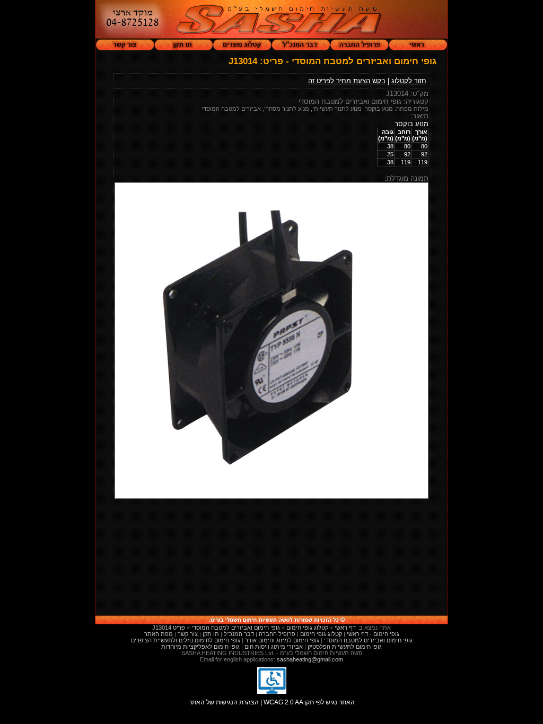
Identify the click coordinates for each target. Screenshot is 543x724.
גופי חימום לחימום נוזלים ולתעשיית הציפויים (185, 640)
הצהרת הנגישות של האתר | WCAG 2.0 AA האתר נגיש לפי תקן (272, 702)
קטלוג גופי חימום (321, 634)
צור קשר (188, 634)
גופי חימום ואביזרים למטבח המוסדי (368, 640)
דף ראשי (357, 634)
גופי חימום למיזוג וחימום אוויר (282, 640)
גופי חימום (386, 634)
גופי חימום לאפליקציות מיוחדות (200, 646)
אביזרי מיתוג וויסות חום (273, 646)
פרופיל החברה (277, 634)
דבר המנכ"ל (239, 634)
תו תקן (211, 634)
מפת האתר (158, 634)
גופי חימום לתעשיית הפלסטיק (345, 646)
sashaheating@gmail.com (310, 659)
